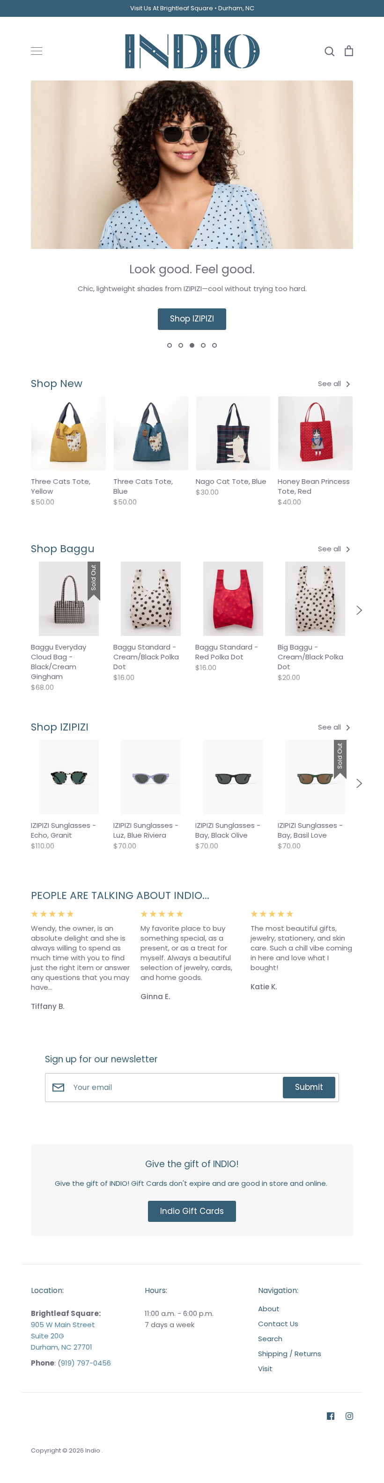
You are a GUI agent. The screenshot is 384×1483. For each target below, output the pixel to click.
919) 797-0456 (86, 1363)
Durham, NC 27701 (61, 1347)
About (269, 1309)
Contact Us (278, 1324)
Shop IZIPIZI (192, 318)
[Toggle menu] (36, 51)
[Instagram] (349, 1416)
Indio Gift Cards (192, 1211)
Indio (93, 1450)
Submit (309, 1087)
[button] (25, 610)
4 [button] (203, 345)
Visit (265, 1368)
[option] (192, 214)
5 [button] (214, 345)
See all (330, 383)
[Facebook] (330, 1416)
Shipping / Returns (289, 1354)
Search (270, 1339)
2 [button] (180, 345)
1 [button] (169, 345)
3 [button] (192, 345)
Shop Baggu (63, 548)
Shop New (56, 383)
